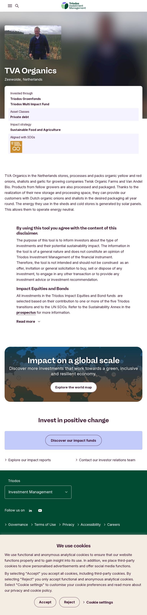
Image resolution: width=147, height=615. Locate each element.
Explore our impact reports (29, 460)
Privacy (68, 524)
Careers (113, 524)
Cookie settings (99, 602)
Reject (69, 602)
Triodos (14, 481)
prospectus (26, 312)
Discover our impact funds (73, 440)
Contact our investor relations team (107, 460)
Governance (18, 524)
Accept (45, 602)
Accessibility (91, 524)
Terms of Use (45, 524)
